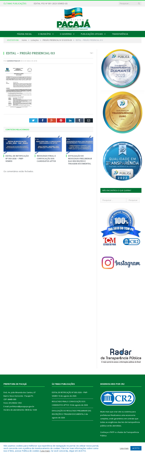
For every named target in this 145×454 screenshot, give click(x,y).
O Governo (66, 34)
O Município (44, 34)
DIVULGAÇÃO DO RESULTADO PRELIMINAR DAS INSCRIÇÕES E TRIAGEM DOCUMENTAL (80, 160)
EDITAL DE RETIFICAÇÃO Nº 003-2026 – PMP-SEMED (58, 3)
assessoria (130, 415)
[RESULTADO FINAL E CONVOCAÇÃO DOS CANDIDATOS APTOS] (48, 145)
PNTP (112, 432)
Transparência (120, 34)
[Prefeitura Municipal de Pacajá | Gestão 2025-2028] (72, 18)
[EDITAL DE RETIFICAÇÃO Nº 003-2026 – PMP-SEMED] (17, 145)
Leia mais (45, 450)
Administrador (13, 61)
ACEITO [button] (135, 448)
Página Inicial (24, 34)
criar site (117, 411)
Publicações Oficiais (92, 34)
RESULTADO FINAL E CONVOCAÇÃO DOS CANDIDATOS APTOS (46, 158)
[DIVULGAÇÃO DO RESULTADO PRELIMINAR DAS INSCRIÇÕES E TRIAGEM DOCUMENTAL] (79, 145)
